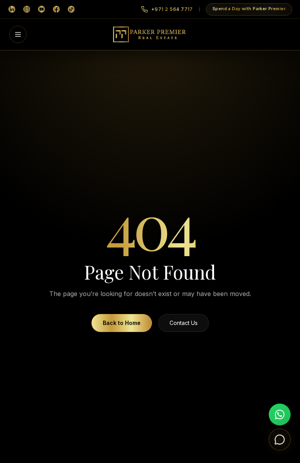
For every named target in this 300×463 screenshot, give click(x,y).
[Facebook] (56, 9)
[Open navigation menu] (18, 34)
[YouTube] (41, 9)
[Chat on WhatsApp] (280, 414)
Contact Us (184, 322)
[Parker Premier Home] (150, 34)
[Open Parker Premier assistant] (280, 439)
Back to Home (122, 322)
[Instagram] (26, 9)
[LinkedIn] (12, 9)
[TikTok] (71, 9)
